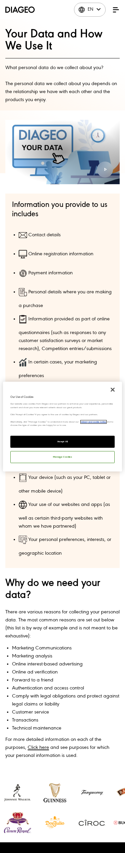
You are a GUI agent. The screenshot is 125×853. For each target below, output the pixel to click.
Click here (38, 747)
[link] (17, 792)
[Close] (112, 389)
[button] (116, 9)
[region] (62, 427)
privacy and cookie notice (93, 421)
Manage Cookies (62, 457)
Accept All (62, 441)
